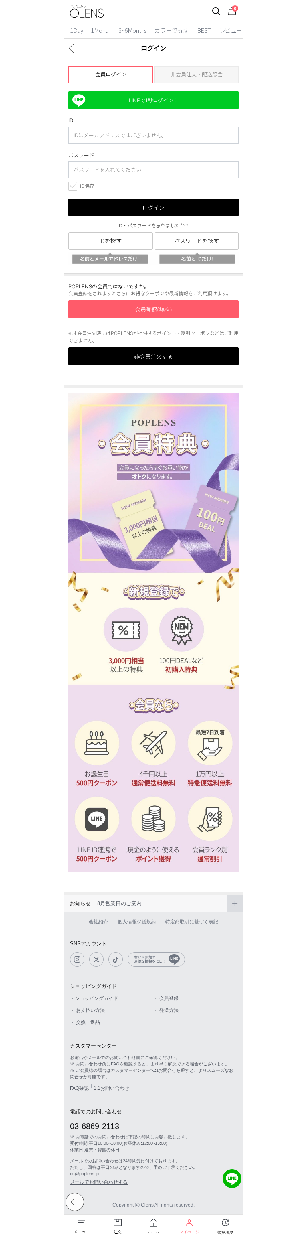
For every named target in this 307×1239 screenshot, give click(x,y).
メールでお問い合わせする (99, 1182)
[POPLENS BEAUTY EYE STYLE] (87, 11)
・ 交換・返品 (85, 1022)
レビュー (230, 30)
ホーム (153, 1231)
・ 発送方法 (166, 1010)
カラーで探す (172, 30)
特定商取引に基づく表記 (191, 922)
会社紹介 (98, 922)
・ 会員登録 (166, 998)
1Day (76, 30)
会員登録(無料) (153, 309)
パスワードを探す (196, 240)
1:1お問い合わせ (111, 1088)
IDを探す (110, 240)
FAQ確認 (79, 1088)
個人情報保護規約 (137, 922)
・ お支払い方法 (87, 1010)
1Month (100, 30)
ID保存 (87, 186)
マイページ (189, 1231)
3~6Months (132, 30)
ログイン (153, 207)
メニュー (82, 1231)
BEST (204, 30)
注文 (118, 1231)
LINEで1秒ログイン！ (154, 100)
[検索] (216, 11)
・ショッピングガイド (94, 998)
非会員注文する (153, 356)
